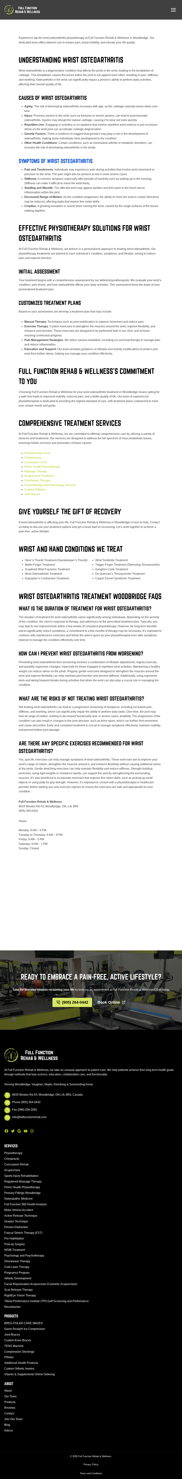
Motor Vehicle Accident (18, 1209)
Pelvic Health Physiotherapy (42, 466)
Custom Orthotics (35, 489)
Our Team (10, 1396)
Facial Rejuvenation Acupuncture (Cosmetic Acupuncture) (40, 1284)
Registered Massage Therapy (23, 1181)
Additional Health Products (21, 1362)
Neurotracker (12, 1306)
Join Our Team (13, 1419)
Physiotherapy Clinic (37, 453)
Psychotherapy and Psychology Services (50, 485)
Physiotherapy (13, 1153)
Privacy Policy (91, 1464)
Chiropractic (12, 1158)
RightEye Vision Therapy (20, 1295)
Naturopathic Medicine (18, 1198)
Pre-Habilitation (14, 1238)
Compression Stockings (19, 1351)
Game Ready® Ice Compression (24, 1328)
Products (9, 1402)
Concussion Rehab (16, 1164)
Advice (8, 1430)
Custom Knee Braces (17, 1340)
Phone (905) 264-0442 (26, 1102)
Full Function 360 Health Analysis (25, 1204)
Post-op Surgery (14, 1244)
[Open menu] (173, 10)
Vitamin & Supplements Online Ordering (29, 1374)
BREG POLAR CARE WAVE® (23, 1323)
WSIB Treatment (14, 1249)
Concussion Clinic (35, 462)
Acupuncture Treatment (39, 475)
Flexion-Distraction (16, 1227)
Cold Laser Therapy (16, 1266)
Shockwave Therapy (37, 480)
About (8, 1390)
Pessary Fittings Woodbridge (22, 1192)
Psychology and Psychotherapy (24, 1255)
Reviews (9, 1407)
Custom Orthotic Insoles (19, 1368)
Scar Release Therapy (18, 1289)
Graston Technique (16, 1221)
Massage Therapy (35, 471)
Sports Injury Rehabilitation (21, 1175)
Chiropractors (32, 457)
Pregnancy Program (17, 1272)
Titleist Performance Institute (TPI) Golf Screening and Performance (46, 1301)
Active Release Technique (20, 1215)
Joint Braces (32, 494)
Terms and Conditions (91, 1473)
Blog (7, 1424)
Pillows (9, 1357)
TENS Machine (14, 1345)
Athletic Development (17, 1278)
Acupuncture (12, 1170)
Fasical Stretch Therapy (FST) (23, 1232)
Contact (9, 1413)
